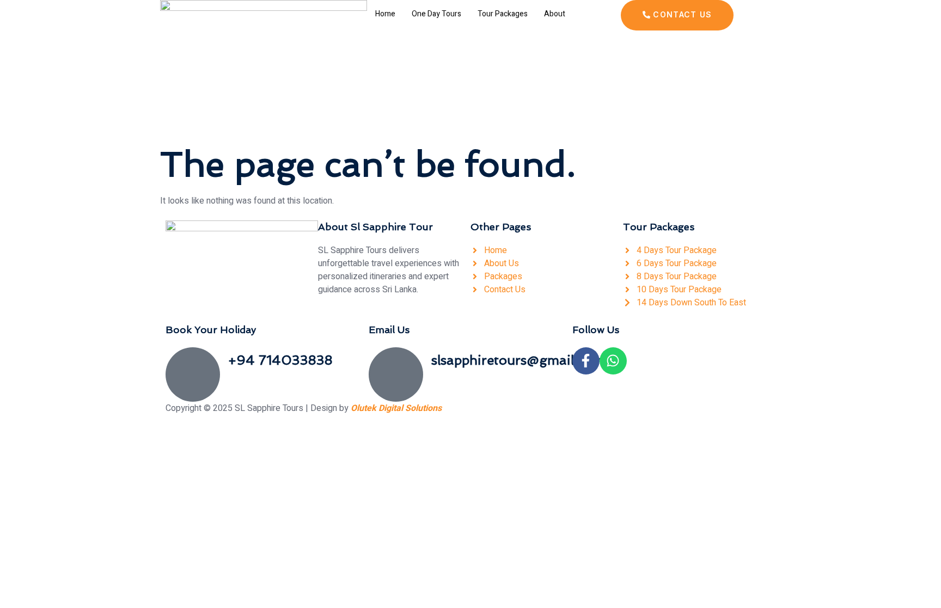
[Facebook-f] (586, 360)
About (554, 14)
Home (385, 14)
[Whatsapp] (613, 360)
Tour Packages (503, 14)
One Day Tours (436, 14)
